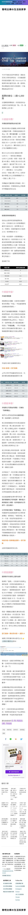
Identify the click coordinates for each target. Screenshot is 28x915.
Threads (9, 723)
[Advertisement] (14, 29)
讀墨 (12, 3)
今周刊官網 (18, 3)
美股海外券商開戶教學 (8, 891)
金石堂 (20, 2)
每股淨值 (9, 729)
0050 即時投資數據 (7, 886)
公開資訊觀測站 (7, 641)
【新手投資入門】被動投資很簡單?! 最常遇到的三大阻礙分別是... (5, 835)
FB (15, 721)
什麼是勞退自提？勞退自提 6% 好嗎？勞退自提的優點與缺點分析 (13, 835)
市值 (4, 729)
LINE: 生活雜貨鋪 (19, 894)
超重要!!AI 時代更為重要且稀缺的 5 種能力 (5, 804)
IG (12, 721)
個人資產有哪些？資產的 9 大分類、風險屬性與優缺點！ (13, 822)
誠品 (24, 2)
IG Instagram (18, 889)
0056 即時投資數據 (7, 889)
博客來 (15, 2)
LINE (3, 723)
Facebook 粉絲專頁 (20, 886)
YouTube (17, 900)
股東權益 (22, 729)
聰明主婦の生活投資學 (14, 9)
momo (8, 3)
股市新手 (16, 729)
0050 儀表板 (5, 45)
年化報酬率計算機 (7, 883)
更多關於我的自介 (6, 875)
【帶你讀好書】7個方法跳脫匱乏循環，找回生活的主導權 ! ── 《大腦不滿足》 (13, 794)
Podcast (19, 721)
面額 (4, 733)
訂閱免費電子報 (19, 883)
